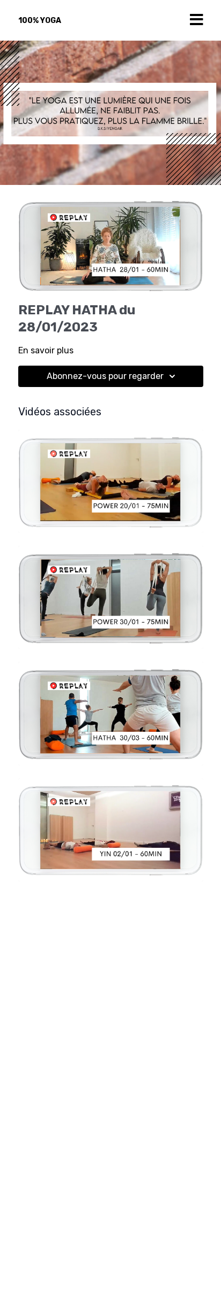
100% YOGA (39, 20)
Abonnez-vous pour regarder (105, 376)
